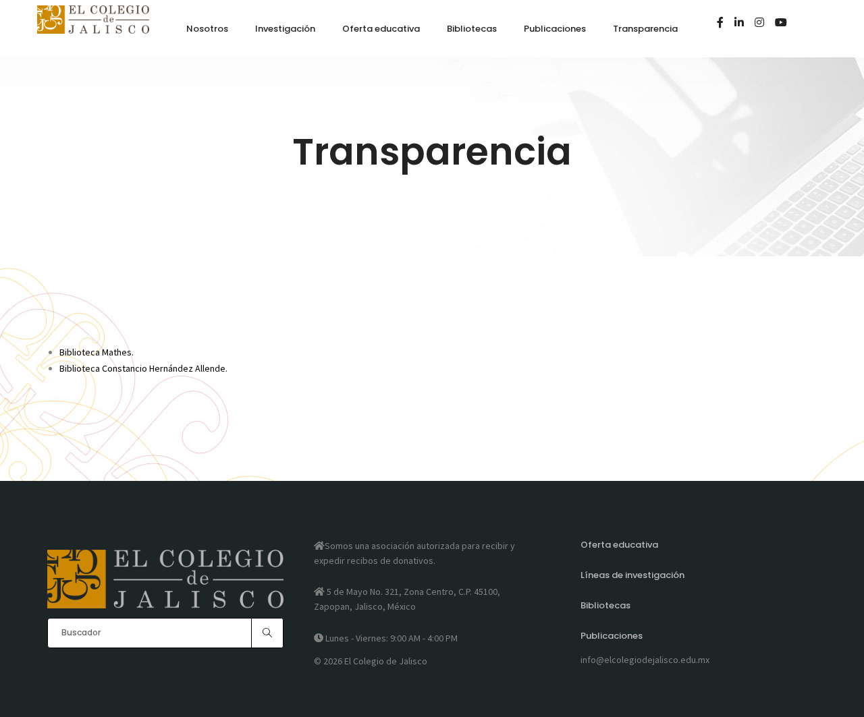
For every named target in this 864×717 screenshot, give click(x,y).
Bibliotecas (605, 605)
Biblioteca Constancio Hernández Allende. (143, 368)
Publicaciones (611, 635)
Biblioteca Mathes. (96, 352)
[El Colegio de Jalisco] (93, 28)
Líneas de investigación (632, 575)
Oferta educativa (619, 544)
